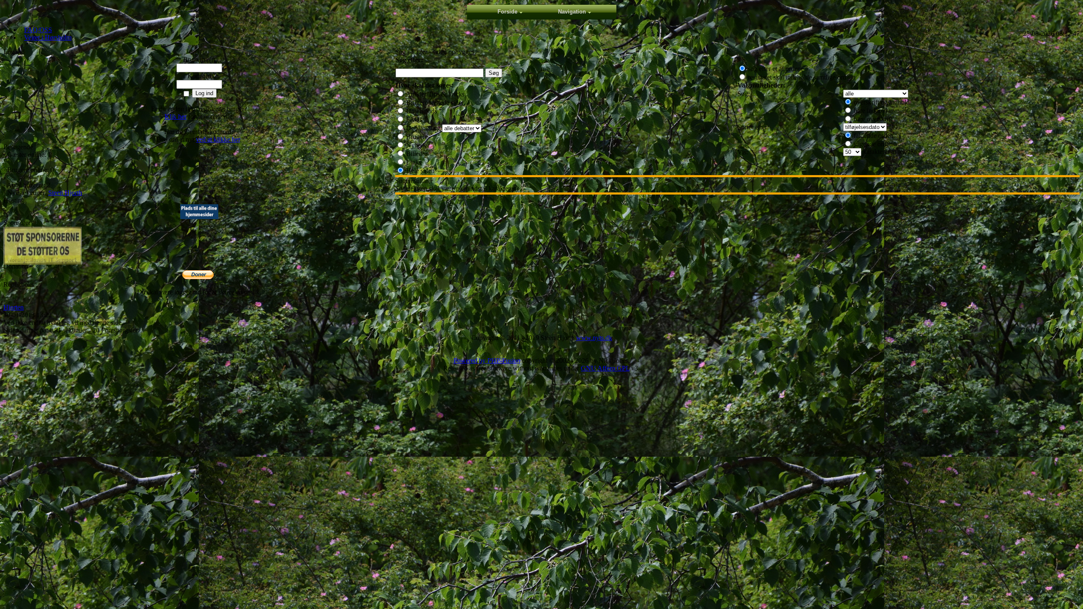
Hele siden (419, 170)
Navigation (572, 11)
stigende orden (872, 144)
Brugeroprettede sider (434, 102)
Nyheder (416, 145)
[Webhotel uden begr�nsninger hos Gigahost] (199, 216)
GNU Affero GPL (605, 368)
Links (412, 162)
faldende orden (872, 135)
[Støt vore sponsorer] (42, 246)
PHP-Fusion (503, 360)
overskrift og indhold (881, 102)
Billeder (415, 153)
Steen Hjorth (65, 192)
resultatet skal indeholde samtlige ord (796, 77)
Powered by (470, 360)
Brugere (416, 136)
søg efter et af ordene (775, 68)
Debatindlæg (422, 128)
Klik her (176, 116)
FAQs (413, 119)
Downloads (420, 111)
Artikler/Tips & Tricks (434, 94)
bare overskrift (872, 119)
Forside (507, 11)
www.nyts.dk (594, 337)
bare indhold (869, 110)
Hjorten (13, 307)
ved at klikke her (218, 139)
